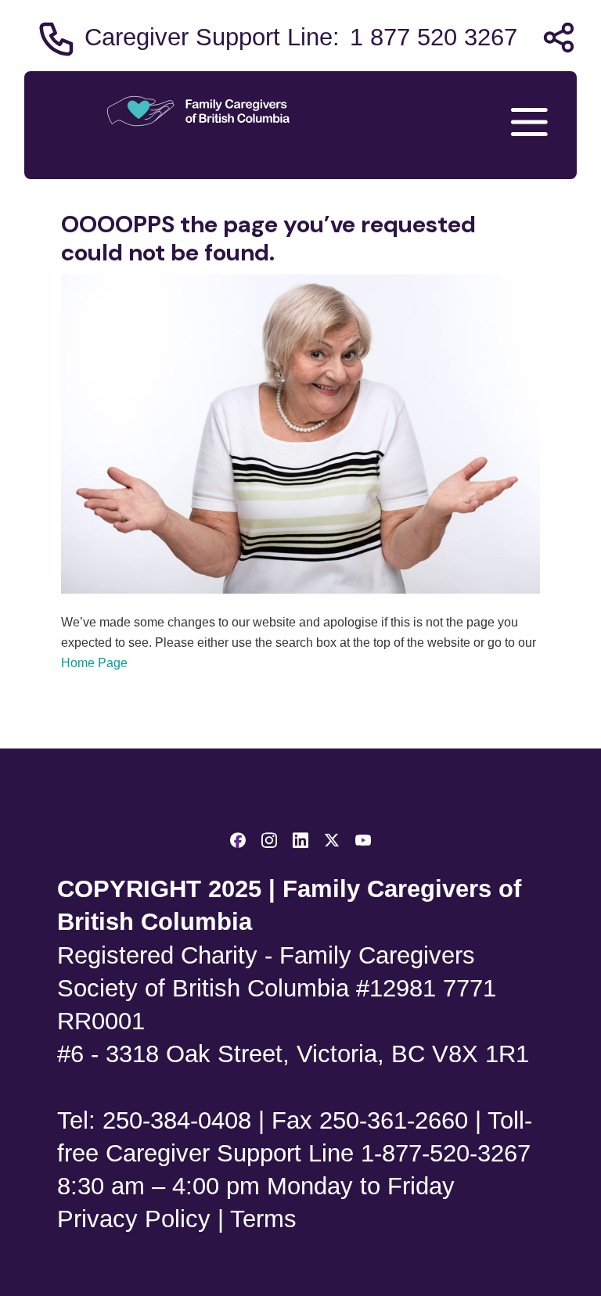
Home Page (94, 663)
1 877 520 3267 (433, 37)
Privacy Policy (134, 1219)
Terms (263, 1219)
